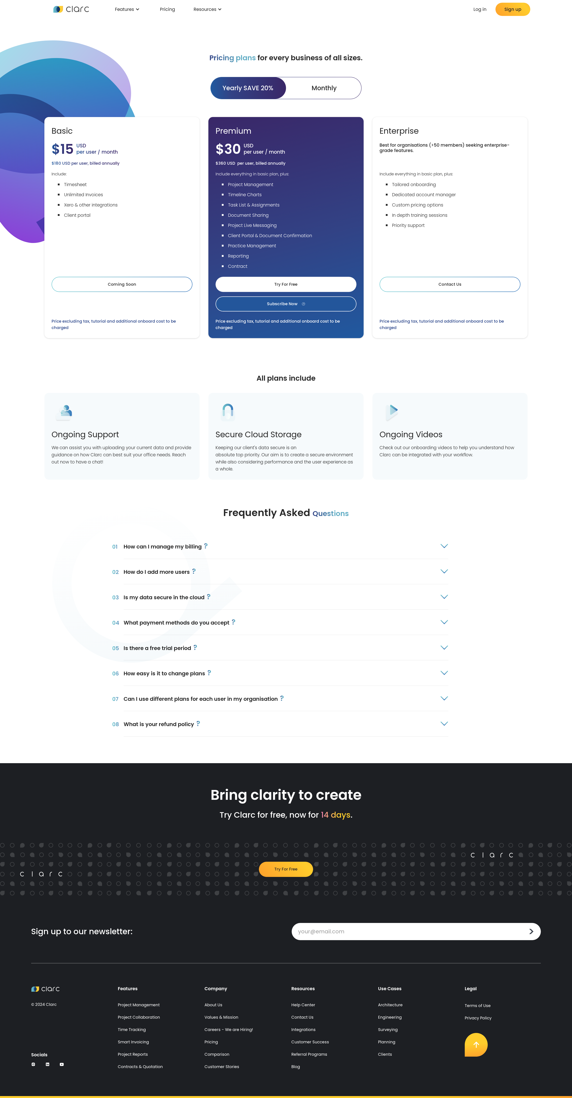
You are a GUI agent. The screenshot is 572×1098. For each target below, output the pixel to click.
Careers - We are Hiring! (229, 1029)
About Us (213, 1005)
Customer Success (310, 1042)
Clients (385, 1054)
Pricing (167, 9)
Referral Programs (309, 1054)
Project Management (139, 1005)
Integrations (303, 1029)
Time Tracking (132, 1029)
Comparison (217, 1054)
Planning (386, 1042)
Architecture (390, 1005)
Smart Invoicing (133, 1042)
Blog (295, 1066)
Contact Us (302, 1017)
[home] (71, 9)
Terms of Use (478, 1005)
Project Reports (133, 1054)
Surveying (388, 1029)
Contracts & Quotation (140, 1066)
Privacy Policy (478, 1018)
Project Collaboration (139, 1017)
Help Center (303, 1005)
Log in (480, 9)
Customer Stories (222, 1066)
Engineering (390, 1017)
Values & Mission (221, 1017)
